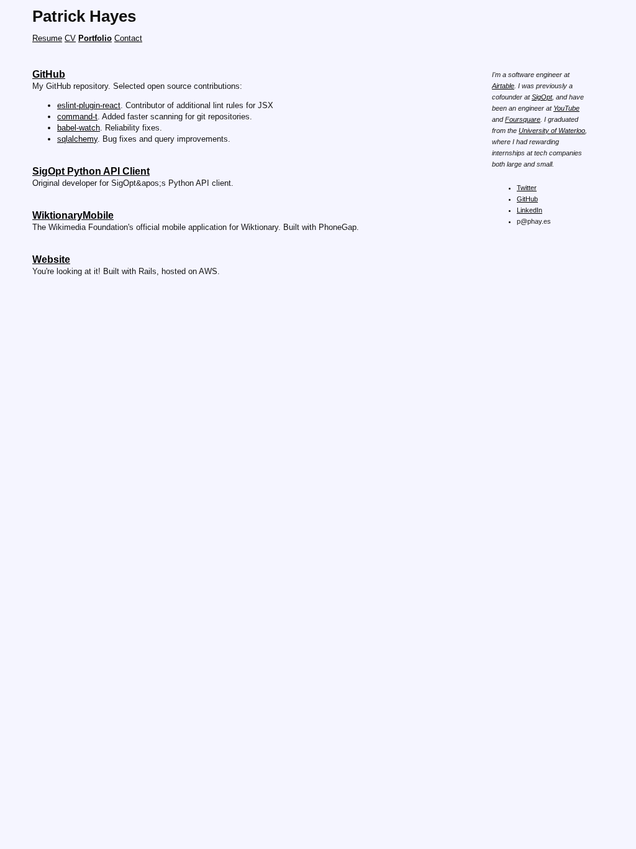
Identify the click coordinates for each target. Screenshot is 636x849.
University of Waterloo (552, 130)
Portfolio (95, 38)
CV (70, 38)
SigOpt (542, 97)
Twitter (527, 187)
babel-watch (78, 127)
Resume (47, 38)
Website (51, 259)
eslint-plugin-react (88, 105)
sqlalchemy (77, 139)
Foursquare (522, 119)
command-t (77, 116)
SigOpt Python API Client (91, 171)
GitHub (527, 199)
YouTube (566, 108)
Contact (128, 38)
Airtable (503, 85)
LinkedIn (529, 210)
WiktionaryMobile (73, 215)
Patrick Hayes (84, 16)
